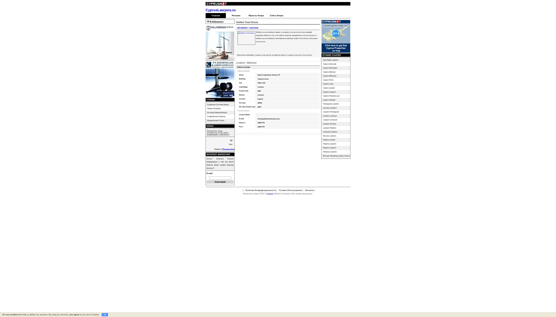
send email (253, 28)
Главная (216, 15)
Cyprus (270, 193)
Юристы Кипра (256, 15)
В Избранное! (217, 21)
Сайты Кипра (276, 15)
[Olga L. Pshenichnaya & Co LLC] (220, 60)
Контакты (309, 190)
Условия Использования (290, 190)
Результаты (228, 149)
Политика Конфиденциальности (260, 190)
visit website (242, 28)
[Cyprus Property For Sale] (336, 52)
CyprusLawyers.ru (221, 10)
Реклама (236, 15)
